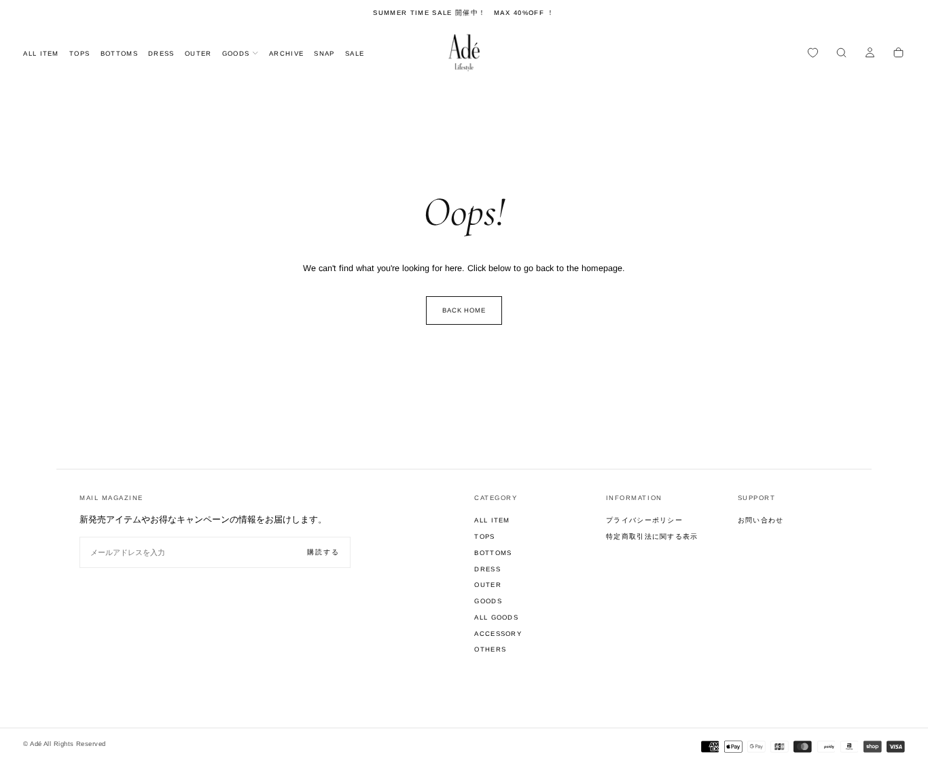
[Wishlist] (812, 53)
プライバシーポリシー (644, 520)
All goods (496, 617)
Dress (161, 53)
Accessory (498, 633)
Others (490, 649)
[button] (841, 53)
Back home (464, 310)
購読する (323, 552)
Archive (286, 53)
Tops (79, 53)
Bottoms (119, 53)
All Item (41, 53)
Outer (198, 53)
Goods (236, 53)
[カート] (898, 53)
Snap (324, 53)
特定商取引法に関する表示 (652, 536)
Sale (354, 53)
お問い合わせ (761, 520)
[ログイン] (869, 53)
